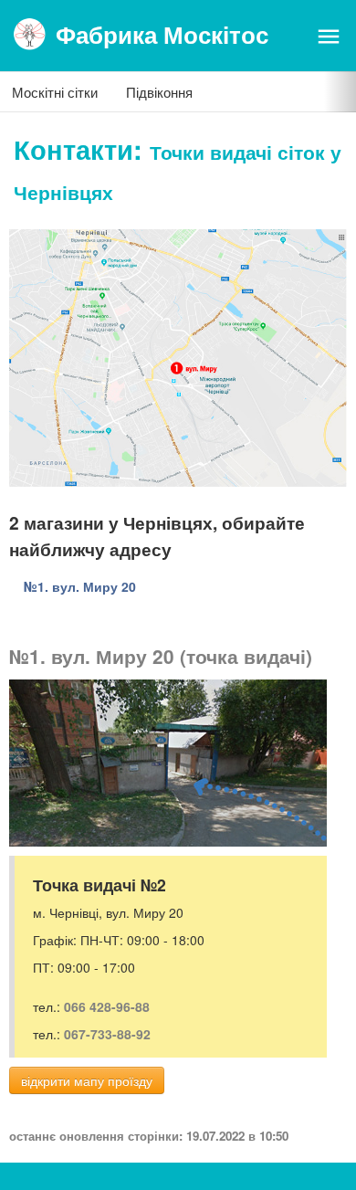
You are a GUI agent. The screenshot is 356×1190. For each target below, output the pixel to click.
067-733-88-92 (107, 1034)
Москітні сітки (55, 91)
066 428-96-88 (107, 1006)
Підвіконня (159, 91)
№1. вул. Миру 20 (80, 586)
